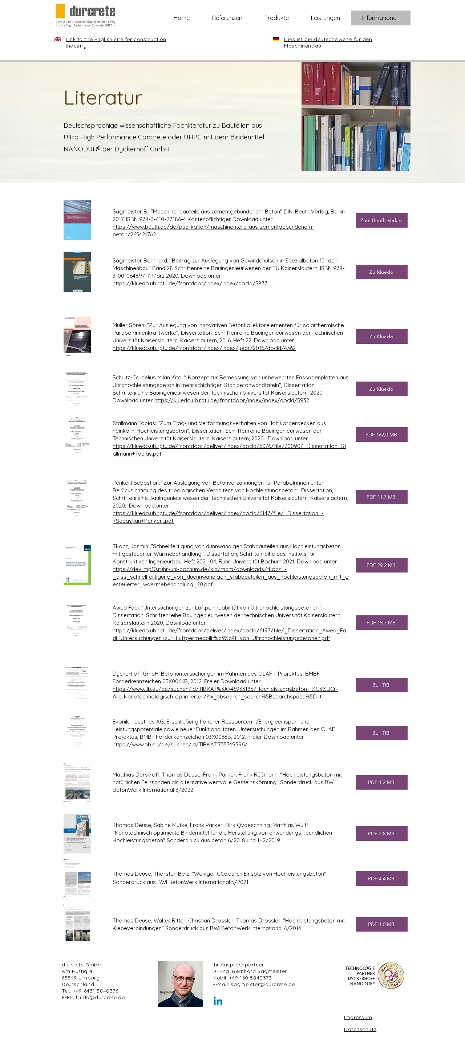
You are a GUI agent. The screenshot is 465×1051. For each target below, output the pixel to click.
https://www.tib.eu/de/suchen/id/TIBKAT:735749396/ (180, 744)
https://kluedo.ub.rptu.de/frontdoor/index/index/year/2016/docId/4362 (204, 348)
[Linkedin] (218, 1002)
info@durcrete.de (102, 997)
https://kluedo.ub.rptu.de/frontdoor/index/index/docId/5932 (231, 400)
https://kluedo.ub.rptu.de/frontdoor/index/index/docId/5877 (190, 283)
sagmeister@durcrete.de (263, 984)
